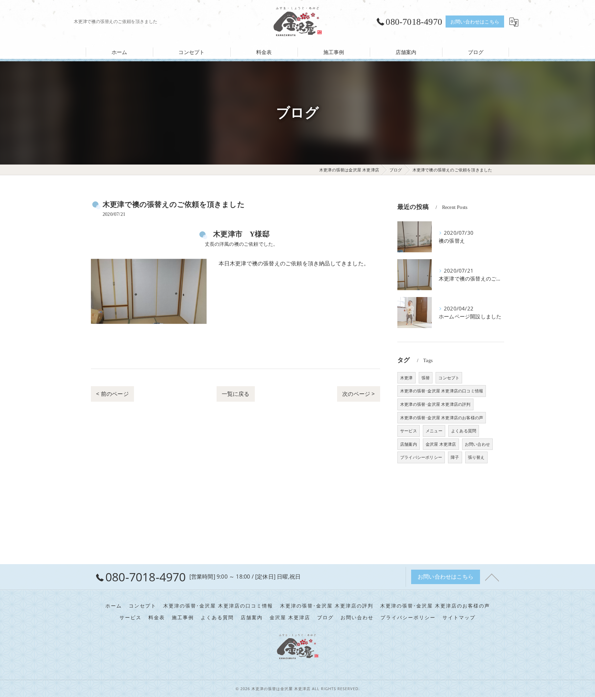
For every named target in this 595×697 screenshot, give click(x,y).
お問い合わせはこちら (474, 21)
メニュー (434, 431)
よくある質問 (463, 431)
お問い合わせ (477, 444)
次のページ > (358, 394)
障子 (455, 457)
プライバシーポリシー (421, 457)
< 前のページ (112, 394)
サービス (408, 431)
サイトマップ (459, 617)
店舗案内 (408, 444)
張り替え (476, 457)
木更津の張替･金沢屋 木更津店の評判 (435, 404)
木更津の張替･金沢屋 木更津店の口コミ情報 (441, 391)
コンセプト (448, 378)
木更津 (406, 378)
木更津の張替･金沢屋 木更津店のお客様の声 (441, 418)
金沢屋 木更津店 (441, 444)
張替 (425, 378)
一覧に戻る (236, 394)
